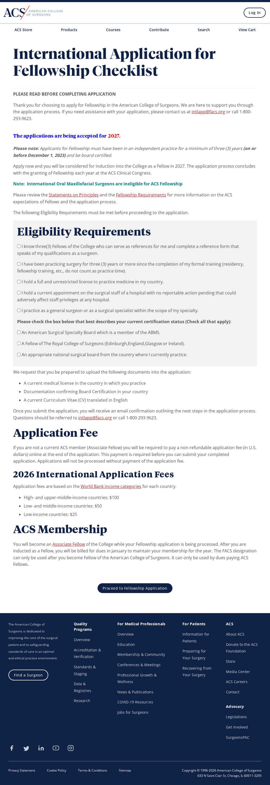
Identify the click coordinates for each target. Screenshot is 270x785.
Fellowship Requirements (141, 195)
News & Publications (135, 691)
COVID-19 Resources (135, 701)
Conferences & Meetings (139, 664)
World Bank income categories (111, 486)
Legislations (236, 716)
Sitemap (125, 770)
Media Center (238, 671)
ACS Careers (237, 681)
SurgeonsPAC (237, 737)
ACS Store (23, 29)
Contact (232, 691)
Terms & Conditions (92, 770)
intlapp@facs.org (208, 112)
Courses (113, 29)
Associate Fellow (68, 544)
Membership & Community (141, 654)
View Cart (247, 29)
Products (69, 29)
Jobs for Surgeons (132, 712)
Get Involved (237, 727)
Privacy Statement (21, 770)
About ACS (235, 634)
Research (82, 700)
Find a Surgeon (28, 675)
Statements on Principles (74, 195)
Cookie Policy (56, 770)
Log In (255, 12)
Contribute (159, 29)
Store (230, 661)
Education (126, 644)
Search (204, 29)
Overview (82, 639)
